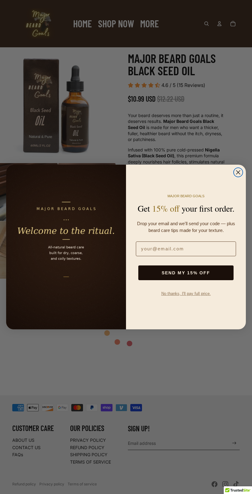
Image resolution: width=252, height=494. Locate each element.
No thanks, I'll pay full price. (186, 293)
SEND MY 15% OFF (186, 272)
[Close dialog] (238, 172)
